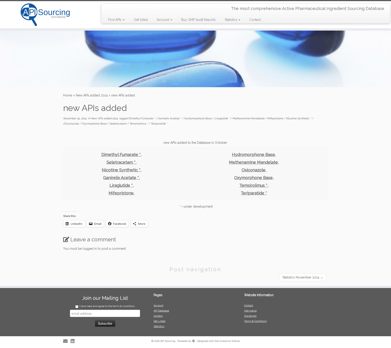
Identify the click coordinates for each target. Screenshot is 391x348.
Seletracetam (118, 123)
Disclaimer (250, 315)
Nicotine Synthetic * (299, 118)
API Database (161, 310)
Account (163, 20)
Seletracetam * (121, 162)
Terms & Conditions (255, 321)
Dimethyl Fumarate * (142, 118)
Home (67, 95)
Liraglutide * (222, 118)
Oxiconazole (71, 123)
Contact (255, 20)
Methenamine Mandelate (248, 118)
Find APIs (115, 20)
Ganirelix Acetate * (170, 118)
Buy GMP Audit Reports (198, 20)
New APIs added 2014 (92, 95)
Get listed (141, 20)
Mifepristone (275, 118)
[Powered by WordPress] (193, 340)
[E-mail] (67, 341)
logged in (90, 248)
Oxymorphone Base (94, 123)
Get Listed (159, 321)
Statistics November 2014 (302, 277)
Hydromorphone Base (198, 118)
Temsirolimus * (138, 123)
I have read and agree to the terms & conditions (107, 306)
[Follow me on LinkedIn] (74, 341)
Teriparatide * (159, 123)
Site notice (250, 310)
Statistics (231, 20)
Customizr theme (229, 341)
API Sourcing (167, 341)
